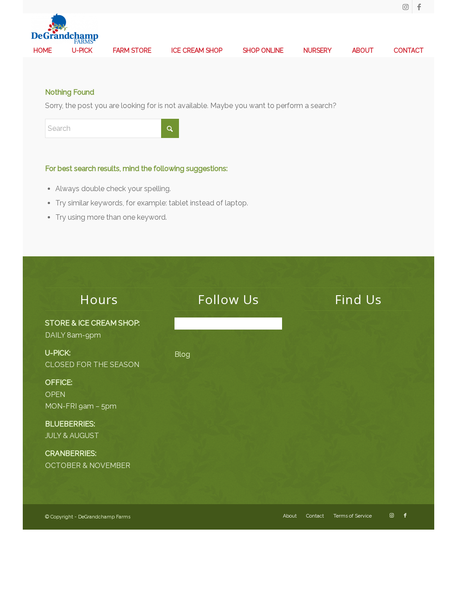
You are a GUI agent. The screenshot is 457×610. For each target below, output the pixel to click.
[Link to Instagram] (405, 6)
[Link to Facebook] (419, 6)
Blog (182, 354)
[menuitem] (42, 50)
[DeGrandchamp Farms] (64, 28)
